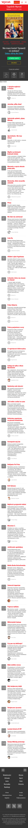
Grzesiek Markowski (15, 723)
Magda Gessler (14, 701)
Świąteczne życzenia (14, 708)
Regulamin (7, 798)
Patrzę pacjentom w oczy (15, 327)
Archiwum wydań (15, 42)
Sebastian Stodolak (15, 498)
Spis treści (6, 42)
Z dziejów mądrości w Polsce (13, 87)
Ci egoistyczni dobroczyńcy (16, 349)
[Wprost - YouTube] (19, 806)
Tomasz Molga (14, 519)
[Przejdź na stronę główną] (0, 2)
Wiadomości (7, 775)
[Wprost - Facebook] (8, 806)
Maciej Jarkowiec (14, 600)
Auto (7, 781)
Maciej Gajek (13, 146)
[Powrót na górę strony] (25, 770)
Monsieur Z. (11, 526)
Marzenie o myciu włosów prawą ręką (15, 167)
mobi (22, 77)
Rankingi (7, 787)
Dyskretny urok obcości (15, 386)
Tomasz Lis (13, 98)
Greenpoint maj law (13, 442)
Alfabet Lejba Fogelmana (15, 257)
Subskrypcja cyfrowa (17, 44)
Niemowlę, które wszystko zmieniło (16, 182)
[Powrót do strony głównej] (2, 770)
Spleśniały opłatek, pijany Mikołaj (16, 119)
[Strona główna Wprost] (5, 2)
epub (14, 77)
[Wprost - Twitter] (14, 806)
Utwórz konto (14, 58)
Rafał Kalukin (14, 272)
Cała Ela (10, 238)
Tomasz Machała (14, 232)
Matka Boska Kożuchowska (16, 565)
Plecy (9, 203)
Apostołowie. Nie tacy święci (14, 137)
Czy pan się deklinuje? (14, 643)
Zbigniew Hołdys (14, 680)
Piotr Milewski (14, 458)
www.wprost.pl (13, 823)
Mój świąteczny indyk (14, 686)
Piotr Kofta (13, 637)
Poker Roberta (12, 305)
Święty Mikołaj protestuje (16, 742)
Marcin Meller (14, 659)
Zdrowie (7, 778)
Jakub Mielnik (14, 479)
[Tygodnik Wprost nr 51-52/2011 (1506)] (14, 26)
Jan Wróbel (13, 735)
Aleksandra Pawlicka (15, 250)
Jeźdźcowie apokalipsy (15, 547)
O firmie (7, 792)
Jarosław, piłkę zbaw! (14, 104)
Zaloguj (14, 63)
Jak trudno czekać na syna (16, 402)
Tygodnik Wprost (14, 6)
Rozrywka (7, 784)
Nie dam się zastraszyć (15, 217)
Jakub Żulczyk (14, 130)
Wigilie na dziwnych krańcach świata (14, 153)
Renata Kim (13, 342)
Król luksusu (11, 486)
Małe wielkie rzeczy (14, 665)
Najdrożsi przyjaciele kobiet (16, 504)
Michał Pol (13, 295)
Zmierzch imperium (13, 585)
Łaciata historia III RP (14, 729)
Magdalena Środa (14, 380)
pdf (6, 77)
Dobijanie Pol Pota (13, 464)
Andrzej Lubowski (14, 435)
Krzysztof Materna (15, 112)
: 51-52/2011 (14, 9)
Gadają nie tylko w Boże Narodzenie (15, 367)
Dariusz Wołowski (14, 299)
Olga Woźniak (14, 359)
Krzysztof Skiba (14, 757)
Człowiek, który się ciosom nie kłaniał (16, 279)
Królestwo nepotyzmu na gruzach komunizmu (15, 419)
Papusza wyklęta (13, 607)
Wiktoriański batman (14, 622)
